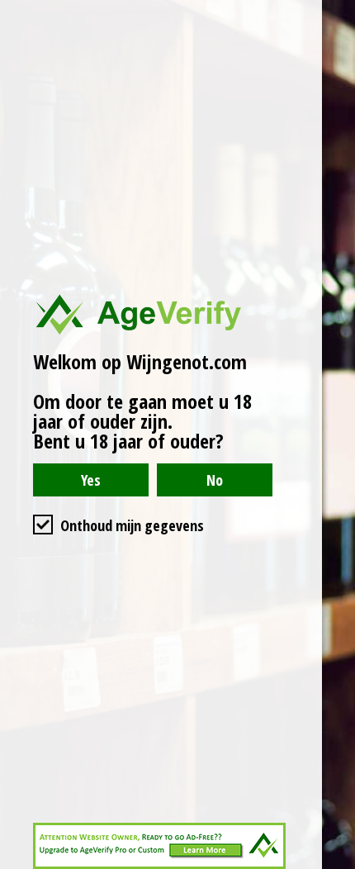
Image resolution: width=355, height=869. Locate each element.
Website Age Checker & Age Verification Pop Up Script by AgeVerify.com (334, 865)
